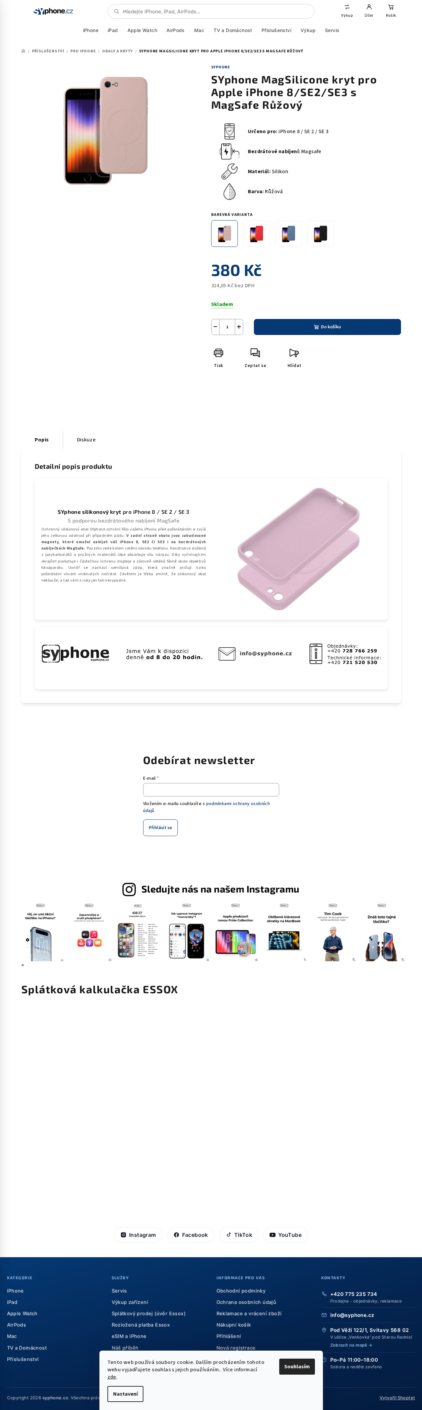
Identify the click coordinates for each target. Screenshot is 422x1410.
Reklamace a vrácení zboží (249, 1314)
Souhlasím (297, 1366)
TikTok (243, 1234)
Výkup (347, 15)
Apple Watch (142, 30)
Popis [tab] (42, 439)
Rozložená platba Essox (141, 1325)
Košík (391, 15)
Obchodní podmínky (241, 1291)
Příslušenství (276, 30)
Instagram (142, 1234)
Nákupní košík (234, 1325)
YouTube (290, 1234)
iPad (113, 30)
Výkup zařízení (130, 1302)
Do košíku (331, 327)
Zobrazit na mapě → (351, 1345)
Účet (369, 15)
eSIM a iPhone (129, 1336)
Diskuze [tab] (86, 439)
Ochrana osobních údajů (247, 1302)
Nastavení (125, 1394)
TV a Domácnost (233, 30)
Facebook (195, 1234)
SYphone (221, 67)
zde (111, 1377)
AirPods (175, 30)
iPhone (90, 30)
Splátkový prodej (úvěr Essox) (149, 1314)
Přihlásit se (160, 827)
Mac (199, 30)
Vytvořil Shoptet (397, 1397)
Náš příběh (125, 1348)
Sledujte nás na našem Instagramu (220, 889)
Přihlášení (229, 1336)
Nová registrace (236, 1348)
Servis (332, 30)
